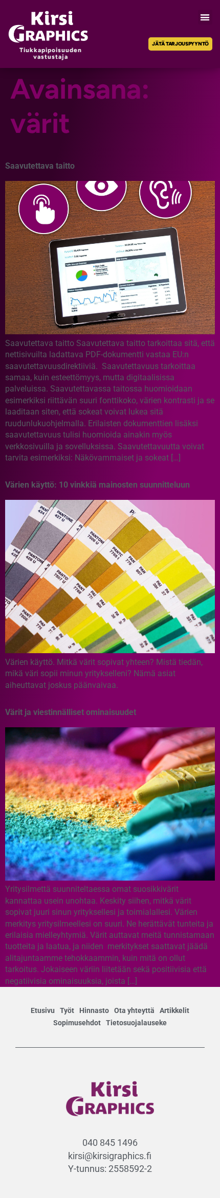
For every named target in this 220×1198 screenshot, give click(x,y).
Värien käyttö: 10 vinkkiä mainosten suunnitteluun (97, 485)
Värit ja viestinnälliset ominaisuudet (70, 712)
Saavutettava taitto (40, 166)
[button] (205, 17)
